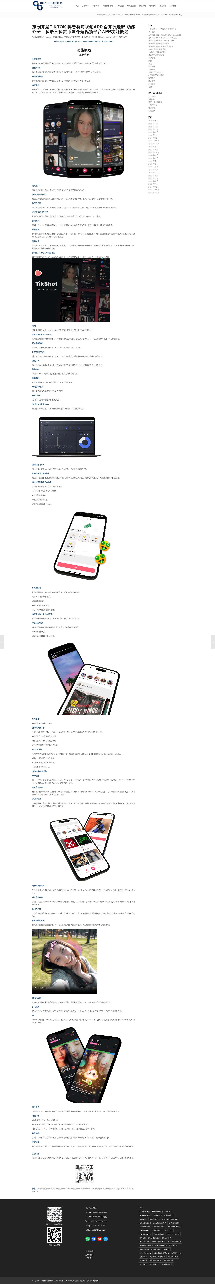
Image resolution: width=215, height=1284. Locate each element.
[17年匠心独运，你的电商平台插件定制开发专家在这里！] (213, 642)
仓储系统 (158, 1215)
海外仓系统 (166, 1238)
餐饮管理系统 (167, 1264)
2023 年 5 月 (153, 164)
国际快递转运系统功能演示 (158, 43)
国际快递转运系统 (155, 102)
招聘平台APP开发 (172, 1234)
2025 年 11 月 (153, 140)
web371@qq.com (98, 1230)
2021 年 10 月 (153, 192)
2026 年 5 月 (153, 126)
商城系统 (151, 99)
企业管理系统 (169, 1215)
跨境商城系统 (173, 1257)
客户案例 (151, 58)
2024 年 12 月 (153, 152)
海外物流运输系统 (146, 1245)
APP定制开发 (145, 1212)
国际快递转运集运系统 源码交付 (160, 46)
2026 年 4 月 (153, 129)
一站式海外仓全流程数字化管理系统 (162, 29)
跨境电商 (143, 1260)
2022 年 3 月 (153, 178)
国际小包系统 (155, 1219)
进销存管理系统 (155, 1260)
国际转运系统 (174, 1223)
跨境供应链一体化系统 (157, 1257)
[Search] (180, 5)
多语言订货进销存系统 (157, 52)
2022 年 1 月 (153, 184)
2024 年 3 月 (153, 155)
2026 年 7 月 (153, 123)
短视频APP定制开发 (156, 75)
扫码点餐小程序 (145, 1234)
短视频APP (176, 1253)
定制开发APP (145, 1230)
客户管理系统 (157, 1230)
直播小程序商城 (145, 1253)
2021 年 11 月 (153, 189)
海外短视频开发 (98, 1189)
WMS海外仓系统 (146, 1215)
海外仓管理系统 (154, 1238)
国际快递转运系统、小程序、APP (161, 40)
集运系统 (143, 1264)
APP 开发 (152, 96)
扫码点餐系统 (159, 1234)
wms (167, 1212)
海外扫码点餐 (145, 1242)
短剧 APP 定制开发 (155, 72)
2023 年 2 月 (153, 169)
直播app (165, 1249)
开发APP (168, 1230)
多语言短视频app (44, 1189)
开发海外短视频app (73, 1189)
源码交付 (173, 1245)
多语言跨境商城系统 (156, 55)
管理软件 (151, 110)
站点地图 (95, 1281)
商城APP (143, 1219)
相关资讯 (151, 66)
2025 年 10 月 (153, 143)
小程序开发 (152, 105)
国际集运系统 (145, 1227)
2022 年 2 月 (153, 181)
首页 (150, 86)
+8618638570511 (100, 1225)
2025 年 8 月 (153, 149)
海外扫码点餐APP (158, 1242)
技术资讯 (151, 108)
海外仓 (143, 1238)
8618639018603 (100, 1221)
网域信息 (88, 1258)
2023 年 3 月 (153, 166)
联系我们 (151, 78)
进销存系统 (168, 1260)
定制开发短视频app (58, 1189)
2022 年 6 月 (153, 175)
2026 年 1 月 (153, 135)
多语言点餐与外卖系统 (157, 49)
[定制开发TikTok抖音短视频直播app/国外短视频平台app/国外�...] (2, 642)
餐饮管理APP (155, 1264)
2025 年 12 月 (153, 138)
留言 (150, 63)
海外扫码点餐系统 (174, 1242)
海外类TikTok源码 (123, 1189)
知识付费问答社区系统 (162, 1253)
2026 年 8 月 (153, 120)
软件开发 (151, 81)
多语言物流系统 (158, 1227)
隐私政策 (151, 84)
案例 (150, 60)
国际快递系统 (145, 1223)
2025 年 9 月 (153, 146)
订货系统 (143, 1257)
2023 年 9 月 (153, 158)
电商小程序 (155, 1249)
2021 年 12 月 (153, 187)
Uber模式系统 (157, 1212)
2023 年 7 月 (153, 161)
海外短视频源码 (110, 1189)
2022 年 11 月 (153, 172)
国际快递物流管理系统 (170, 1219)
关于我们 (151, 32)
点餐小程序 (144, 1249)
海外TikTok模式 (86, 1189)
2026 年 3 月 (153, 132)
